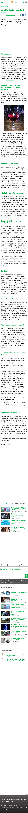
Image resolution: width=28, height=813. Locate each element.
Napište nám (9, 801)
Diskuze (5, 503)
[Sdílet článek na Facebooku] (23, 15)
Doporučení (4, 799)
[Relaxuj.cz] (14, 2)
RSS (3, 801)
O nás (11, 799)
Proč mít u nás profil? (20, 799)
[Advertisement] (14, 39)
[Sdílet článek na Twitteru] (25, 15)
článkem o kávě (10, 80)
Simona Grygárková (10, 15)
